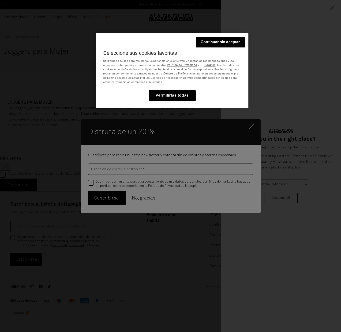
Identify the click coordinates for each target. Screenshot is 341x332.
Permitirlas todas (172, 96)
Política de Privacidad (182, 65)
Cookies (210, 65)
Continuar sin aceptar (220, 42)
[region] (172, 70)
